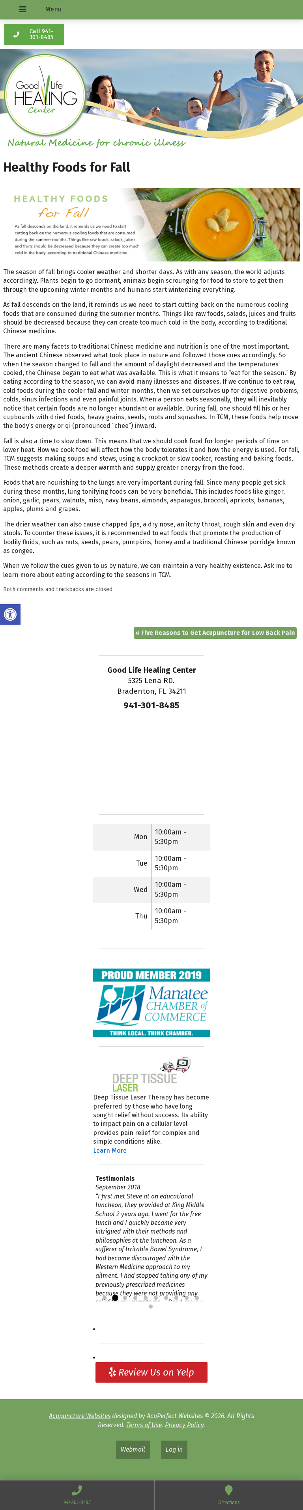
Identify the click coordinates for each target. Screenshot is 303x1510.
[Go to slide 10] (197, 1298)
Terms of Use (144, 1425)
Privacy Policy (184, 1425)
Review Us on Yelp (155, 1372)
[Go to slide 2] (115, 1298)
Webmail (133, 1449)
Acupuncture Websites (79, 1416)
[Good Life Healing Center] (151, 100)
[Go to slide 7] (166, 1298)
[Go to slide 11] (151, 1307)
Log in (174, 1449)
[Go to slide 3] (125, 1298)
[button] (10, 614)
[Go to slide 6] (156, 1298)
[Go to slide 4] (135, 1298)
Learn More (110, 1150)
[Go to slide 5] (146, 1298)
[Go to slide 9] (187, 1298)
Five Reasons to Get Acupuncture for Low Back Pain (215, 632)
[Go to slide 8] (176, 1298)
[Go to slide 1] (104, 1298)
